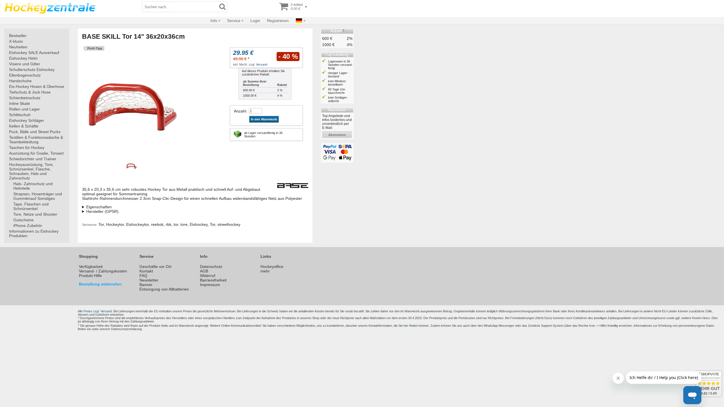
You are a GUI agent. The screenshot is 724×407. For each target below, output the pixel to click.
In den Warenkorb (264, 119)
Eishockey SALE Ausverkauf (34, 52)
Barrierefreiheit (213, 280)
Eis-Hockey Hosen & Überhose (36, 86)
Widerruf (207, 275)
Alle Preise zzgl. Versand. (95, 311)
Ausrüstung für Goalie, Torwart (36, 153)
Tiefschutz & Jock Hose (30, 92)
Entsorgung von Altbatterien (164, 289)
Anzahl (240, 111)
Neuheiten (18, 47)
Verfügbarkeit (91, 266)
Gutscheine (23, 220)
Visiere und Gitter (24, 64)
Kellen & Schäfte (23, 126)
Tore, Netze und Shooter (35, 214)
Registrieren (278, 20)
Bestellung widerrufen (100, 284)
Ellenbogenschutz (25, 75)
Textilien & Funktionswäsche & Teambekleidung (36, 139)
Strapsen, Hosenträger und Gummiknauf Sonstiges (37, 196)
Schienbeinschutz (24, 98)
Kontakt (146, 271)
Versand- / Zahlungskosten (103, 271)
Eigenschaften (99, 207)
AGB (204, 271)
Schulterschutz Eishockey (32, 69)
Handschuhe (20, 81)
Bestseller (18, 35)
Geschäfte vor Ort (155, 266)
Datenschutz (211, 266)
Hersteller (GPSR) (102, 211)
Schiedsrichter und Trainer (32, 159)
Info (213, 20)
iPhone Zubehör (27, 225)
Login (255, 20)
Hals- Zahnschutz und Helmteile (33, 185)
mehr (265, 271)
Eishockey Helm (23, 58)
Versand (261, 64)
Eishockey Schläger (26, 120)
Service (233, 20)
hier (406, 325)
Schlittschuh (20, 114)
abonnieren (337, 135)
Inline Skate (19, 103)
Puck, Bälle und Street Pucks (35, 131)
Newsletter (148, 280)
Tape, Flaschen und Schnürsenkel (31, 206)
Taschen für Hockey (26, 147)
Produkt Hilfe (90, 275)
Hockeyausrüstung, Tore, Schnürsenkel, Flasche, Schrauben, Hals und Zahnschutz (31, 171)
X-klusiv (16, 41)
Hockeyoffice (271, 266)
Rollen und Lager (24, 109)
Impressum (210, 284)
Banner (145, 284)
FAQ (143, 275)
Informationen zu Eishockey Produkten (34, 233)
